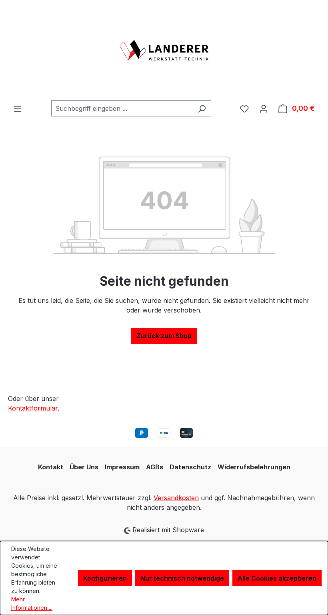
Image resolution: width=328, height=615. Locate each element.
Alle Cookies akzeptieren (277, 578)
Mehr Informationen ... (31, 603)
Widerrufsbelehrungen (254, 467)
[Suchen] (201, 108)
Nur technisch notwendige (182, 578)
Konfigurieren (105, 578)
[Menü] (17, 108)
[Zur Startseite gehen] (164, 50)
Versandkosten (176, 498)
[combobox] (122, 108)
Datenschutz (190, 467)
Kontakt (50, 467)
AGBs (154, 467)
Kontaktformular (33, 408)
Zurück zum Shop (164, 336)
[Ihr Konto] (263, 108)
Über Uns (84, 467)
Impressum (122, 467)
